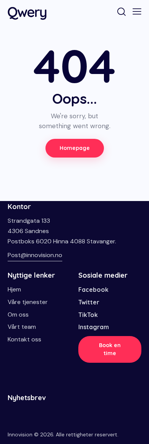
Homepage (75, 148)
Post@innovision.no (35, 255)
